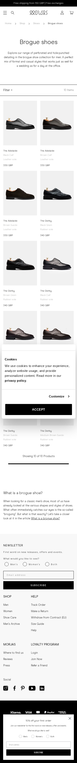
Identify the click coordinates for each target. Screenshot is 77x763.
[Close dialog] (70, 718)
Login (34, 653)
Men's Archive (11, 624)
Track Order (38, 605)
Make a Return (39, 611)
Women (7, 611)
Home (8, 23)
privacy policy (15, 380)
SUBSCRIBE (38, 585)
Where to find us (13, 653)
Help (34, 630)
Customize (56, 396)
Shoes (36, 23)
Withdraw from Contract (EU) (48, 617)
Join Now (36, 659)
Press (6, 665)
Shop (22, 23)
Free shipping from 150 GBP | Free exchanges (38, 3)
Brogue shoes (55, 23)
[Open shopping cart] (72, 13)
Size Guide (37, 624)
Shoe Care (9, 617)
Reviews (8, 659)
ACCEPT (38, 409)
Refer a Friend (39, 665)
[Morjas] (38, 13)
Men (5, 605)
